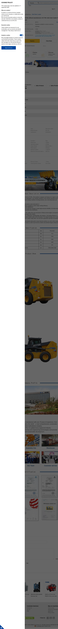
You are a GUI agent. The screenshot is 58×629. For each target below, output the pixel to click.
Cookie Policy (7, 5)
